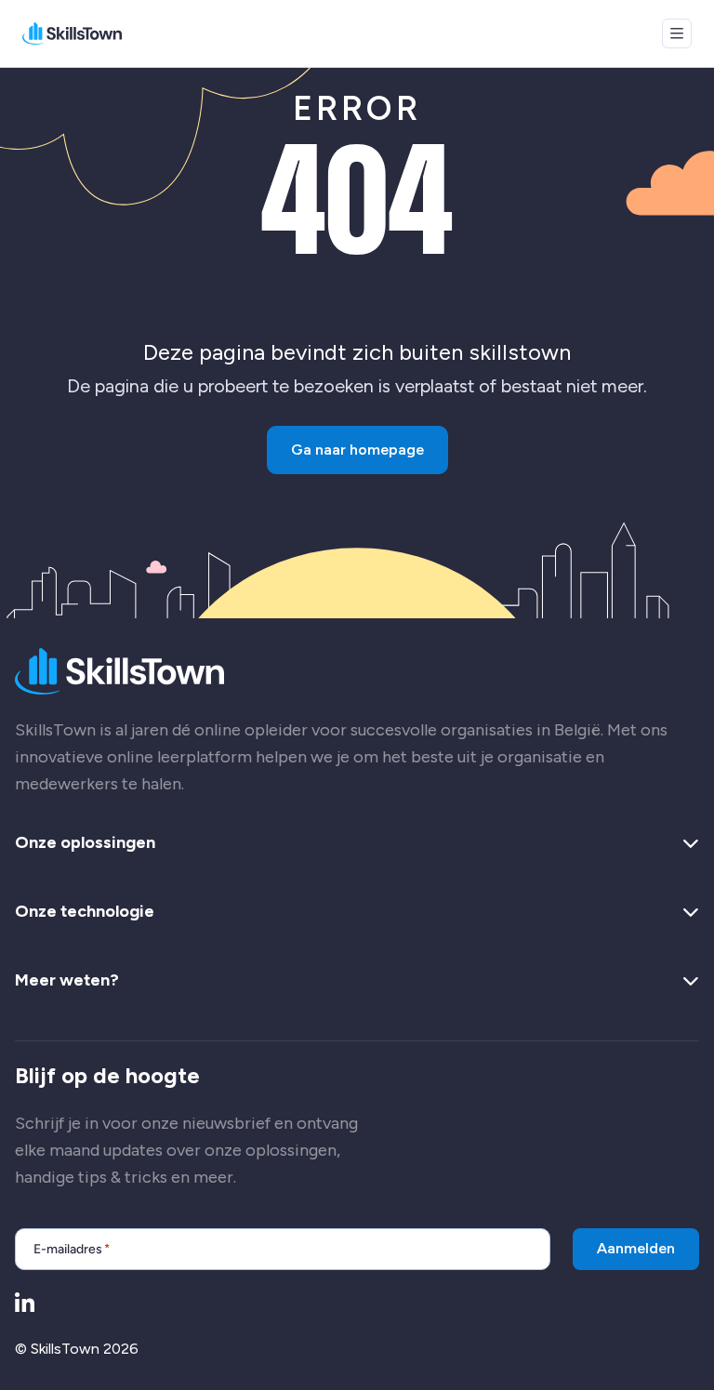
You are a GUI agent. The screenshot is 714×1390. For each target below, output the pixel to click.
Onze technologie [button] (84, 912)
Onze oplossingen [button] (85, 843)
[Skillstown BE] (72, 33)
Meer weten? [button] (67, 981)
